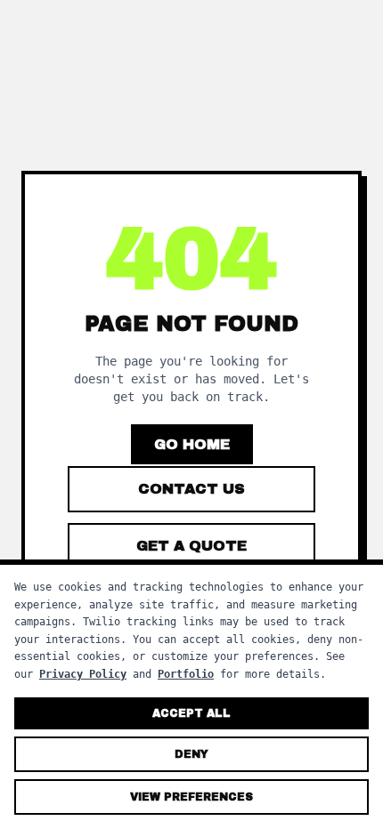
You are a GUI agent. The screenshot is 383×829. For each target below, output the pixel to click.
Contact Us (191, 488)
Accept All (191, 713)
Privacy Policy (82, 674)
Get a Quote (191, 545)
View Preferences (191, 797)
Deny (191, 754)
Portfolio (186, 674)
